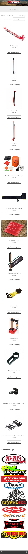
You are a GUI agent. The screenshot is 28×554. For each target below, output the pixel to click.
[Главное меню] (2, 2)
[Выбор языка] (26, 2)
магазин (3, 15)
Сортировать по (8, 19)
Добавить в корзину (14, 52)
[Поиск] (26, 552)
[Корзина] (1, 552)
